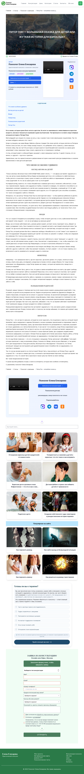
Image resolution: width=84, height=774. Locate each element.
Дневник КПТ (38, 758)
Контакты (69, 762)
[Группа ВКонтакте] (71, 80)
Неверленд (11, 118)
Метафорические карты (42, 756)
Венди (10, 114)
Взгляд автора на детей (16, 110)
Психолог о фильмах (27, 10)
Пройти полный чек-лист (42, 642)
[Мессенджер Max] (71, 67)
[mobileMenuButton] (80, 3)
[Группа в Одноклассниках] (71, 87)
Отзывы (68, 760)
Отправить (42, 735)
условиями (36, 717)
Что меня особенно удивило (17, 106)
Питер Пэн (11, 125)
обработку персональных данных (47, 714)
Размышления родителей (16, 121)
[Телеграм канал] (71, 73)
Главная (8, 10)
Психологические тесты (42, 760)
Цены (68, 758)
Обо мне (69, 756)
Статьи (15, 10)
